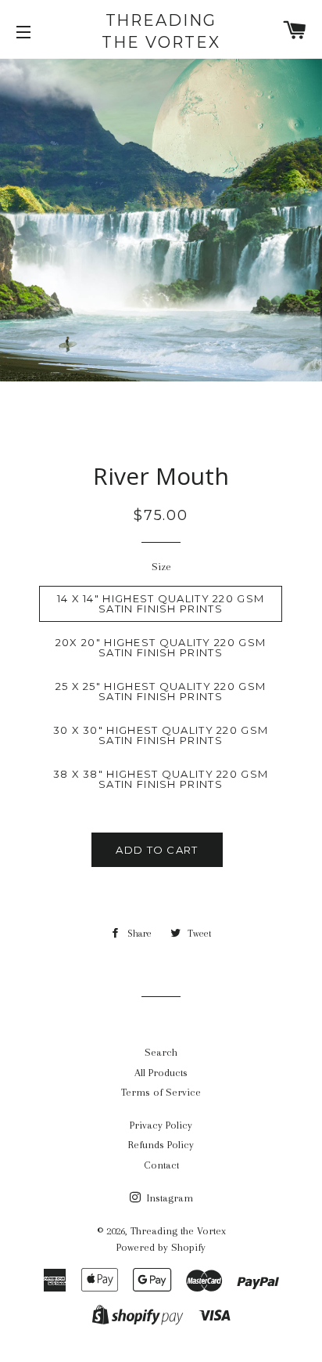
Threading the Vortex (161, 31)
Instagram (168, 1198)
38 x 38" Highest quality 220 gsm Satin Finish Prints (161, 779)
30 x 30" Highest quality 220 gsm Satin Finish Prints (161, 735)
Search (161, 1052)
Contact (161, 1165)
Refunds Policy (161, 1145)
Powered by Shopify (161, 1247)
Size (161, 567)
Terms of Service (161, 1092)
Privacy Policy (161, 1125)
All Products (161, 1072)
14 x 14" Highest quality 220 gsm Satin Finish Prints (161, 603)
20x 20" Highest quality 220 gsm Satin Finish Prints (160, 647)
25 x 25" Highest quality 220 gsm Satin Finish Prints (161, 691)
